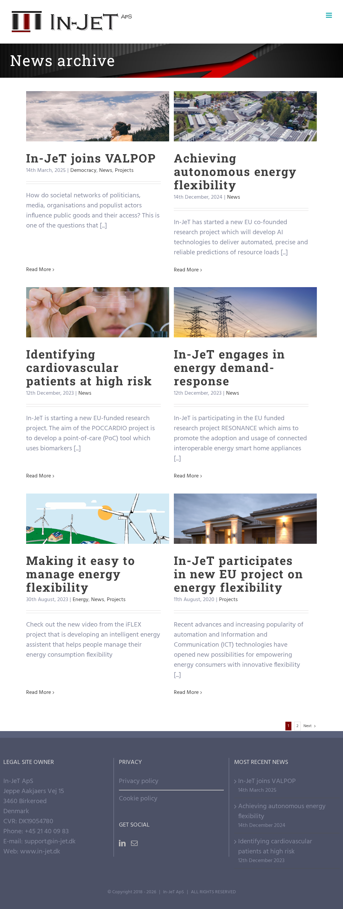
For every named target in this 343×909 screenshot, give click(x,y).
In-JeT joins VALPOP (98, 104)
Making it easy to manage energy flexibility (98, 501)
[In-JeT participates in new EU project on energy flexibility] (245, 519)
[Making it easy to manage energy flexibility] (97, 519)
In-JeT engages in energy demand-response (245, 295)
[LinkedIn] (122, 843)
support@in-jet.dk (50, 841)
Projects (120, 133)
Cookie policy (138, 798)
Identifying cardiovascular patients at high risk (98, 295)
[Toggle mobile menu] (329, 15)
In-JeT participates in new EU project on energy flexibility (245, 501)
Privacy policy (138, 781)
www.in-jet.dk (40, 851)
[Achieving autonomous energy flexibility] (245, 116)
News (101, 133)
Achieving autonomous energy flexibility (245, 99)
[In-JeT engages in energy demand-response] (245, 312)
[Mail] (134, 843)
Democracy (79, 133)
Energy (79, 540)
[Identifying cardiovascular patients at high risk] (97, 312)
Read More (38, 269)
